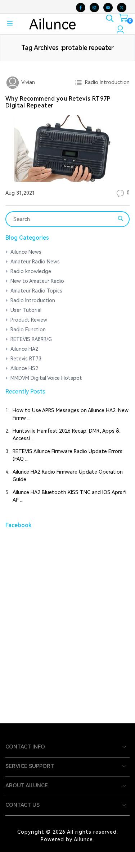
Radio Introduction (106, 82)
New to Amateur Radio (37, 281)
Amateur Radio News (35, 261)
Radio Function (28, 329)
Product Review (28, 320)
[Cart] (123, 19)
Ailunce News (25, 252)
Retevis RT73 (25, 358)
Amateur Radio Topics (36, 291)
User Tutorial (25, 310)
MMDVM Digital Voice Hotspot (46, 378)
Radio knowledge (30, 271)
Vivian (27, 82)
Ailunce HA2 (24, 349)
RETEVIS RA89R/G (31, 339)
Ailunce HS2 (24, 368)
